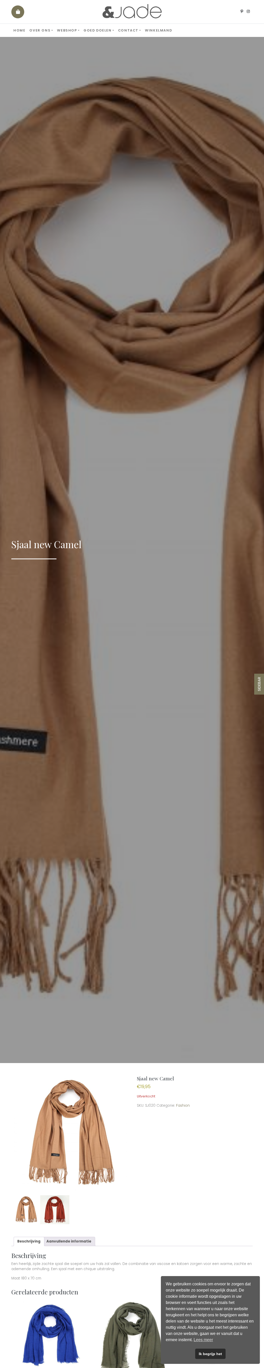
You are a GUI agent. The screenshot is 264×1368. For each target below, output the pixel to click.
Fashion (183, 1105)
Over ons (40, 30)
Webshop (67, 30)
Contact (128, 30)
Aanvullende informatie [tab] (68, 1241)
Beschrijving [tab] (28, 1241)
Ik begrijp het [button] (210, 1354)
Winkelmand (158, 30)
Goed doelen (98, 30)
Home (19, 30)
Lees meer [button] (203, 1340)
